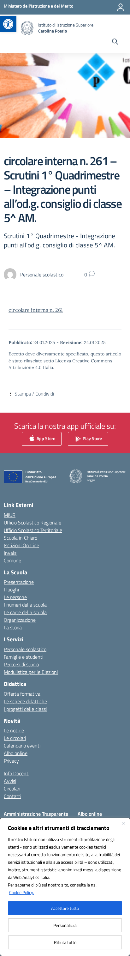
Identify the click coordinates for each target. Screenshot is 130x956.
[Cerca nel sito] (115, 42)
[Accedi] (120, 7)
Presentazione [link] (19, 582)
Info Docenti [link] (16, 773)
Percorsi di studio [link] (21, 664)
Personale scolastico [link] (25, 649)
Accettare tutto (65, 908)
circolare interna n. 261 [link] (36, 310)
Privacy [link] (11, 761)
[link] (8, 24)
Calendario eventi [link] (22, 745)
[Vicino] (123, 823)
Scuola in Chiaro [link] (20, 538)
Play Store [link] (92, 438)
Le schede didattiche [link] (25, 701)
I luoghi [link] (11, 589)
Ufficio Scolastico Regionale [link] (32, 522)
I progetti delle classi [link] (25, 709)
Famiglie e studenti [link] (23, 657)
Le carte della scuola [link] (25, 612)
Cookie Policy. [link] (21, 892)
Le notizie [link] (14, 730)
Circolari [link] (12, 788)
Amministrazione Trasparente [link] (36, 814)
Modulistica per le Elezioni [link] (31, 672)
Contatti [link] (12, 796)
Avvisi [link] (10, 781)
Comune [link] (12, 560)
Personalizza (65, 925)
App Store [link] (45, 438)
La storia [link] (13, 627)
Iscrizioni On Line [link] (21, 545)
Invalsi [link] (10, 553)
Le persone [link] (15, 597)
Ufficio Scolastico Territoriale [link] (33, 530)
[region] (65, 887)
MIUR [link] (9, 515)
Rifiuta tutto (65, 942)
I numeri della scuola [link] (25, 604)
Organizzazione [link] (20, 620)
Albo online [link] (15, 753)
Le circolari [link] (15, 738)
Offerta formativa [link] (22, 694)
